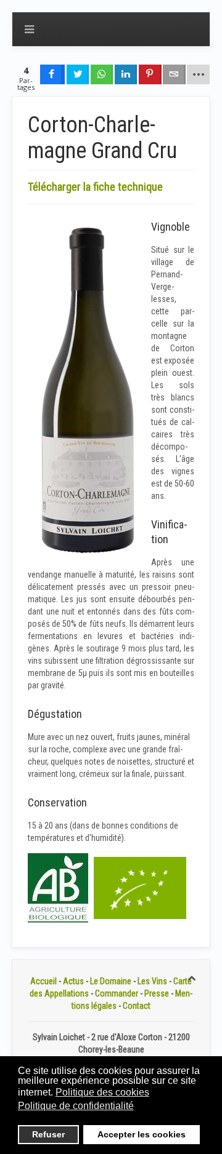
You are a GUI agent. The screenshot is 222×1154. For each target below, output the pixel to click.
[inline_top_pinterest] (150, 74)
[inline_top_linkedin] (126, 74)
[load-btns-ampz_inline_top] (198, 74)
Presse (156, 993)
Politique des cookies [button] (102, 1092)
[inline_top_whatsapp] (102, 74)
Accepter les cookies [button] (141, 1134)
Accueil (43, 981)
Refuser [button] (48, 1134)
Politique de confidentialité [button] (76, 1105)
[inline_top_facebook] (52, 74)
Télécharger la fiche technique (95, 186)
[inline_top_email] (174, 74)
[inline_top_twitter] (78, 74)
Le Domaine (110, 981)
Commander (116, 993)
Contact (136, 1006)
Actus (73, 981)
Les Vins (152, 981)
